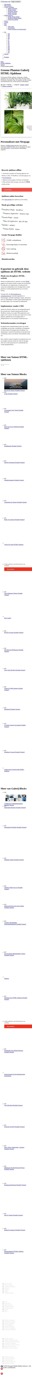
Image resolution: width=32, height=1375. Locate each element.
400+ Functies (7, 5)
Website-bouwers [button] (8, 15)
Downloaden (7, 4)
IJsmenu (6, 978)
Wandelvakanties (14, 480)
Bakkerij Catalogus (14, 1230)
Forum (6, 1309)
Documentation (8, 1308)
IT (8, 40)
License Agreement (9, 1286)
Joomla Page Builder (13, 19)
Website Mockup (9, 1363)
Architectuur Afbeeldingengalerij (13, 804)
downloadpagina (7, 177)
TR (9, 46)
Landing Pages (8, 1360)
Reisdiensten (13, 446)
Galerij (27, 84)
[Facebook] (2, 1367)
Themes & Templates (10, 1316)
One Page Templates (10, 1329)
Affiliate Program (9, 1306)
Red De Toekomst (14, 462)
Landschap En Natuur (15, 502)
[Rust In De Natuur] (15, 389)
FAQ (5, 1301)
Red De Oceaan (13, 632)
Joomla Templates (12, 12)
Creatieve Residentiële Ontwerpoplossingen (15, 923)
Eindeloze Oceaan (14, 752)
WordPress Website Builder (15, 18)
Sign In (6, 54)
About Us (7, 1288)
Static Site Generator (10, 1346)
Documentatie (11, 28)
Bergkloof (12, 709)
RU (9, 48)
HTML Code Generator (11, 1348)
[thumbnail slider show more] (1, 365)
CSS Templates (8, 1325)
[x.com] (2, 1371)
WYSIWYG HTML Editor (12, 1344)
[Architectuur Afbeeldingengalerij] (15, 802)
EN (9, 33)
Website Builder (8, 1338)
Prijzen (6, 21)
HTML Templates (12, 14)
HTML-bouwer (10, 145)
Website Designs (12, 10)
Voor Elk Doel (13, 1105)
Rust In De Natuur (14, 390)
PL (9, 43)
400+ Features (8, 1305)
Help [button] (5, 25)
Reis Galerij (7, 618)
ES (9, 41)
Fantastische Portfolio (15, 827)
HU (9, 49)
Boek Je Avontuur (14, 519)
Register (6, 57)
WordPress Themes (12, 11)
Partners (6, 1289)
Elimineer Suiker (14, 860)
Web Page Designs (9, 1358)
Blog (5, 23)
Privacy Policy (8, 1285)
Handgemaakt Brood (15, 1185)
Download (7, 1303)
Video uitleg (11, 26)
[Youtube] (2, 1369)
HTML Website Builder (14, 17)
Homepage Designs (9, 1361)
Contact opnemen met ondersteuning (17, 29)
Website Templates (12, 8)
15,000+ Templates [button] (9, 7)
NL (9, 37)
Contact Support (8, 1292)
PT (9, 44)
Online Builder (8, 199)
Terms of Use (8, 1283)
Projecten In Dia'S (14, 1127)
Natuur (22, 84)
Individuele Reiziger (15, 807)
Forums (6, 22)
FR (9, 38)
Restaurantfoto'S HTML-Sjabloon (13, 1252)
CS (9, 51)
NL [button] (5, 32)
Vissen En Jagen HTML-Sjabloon (13, 544)
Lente (11, 394)
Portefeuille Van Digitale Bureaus (13, 1051)
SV (9, 52)
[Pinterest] (2, 1374)
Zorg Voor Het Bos (14, 670)
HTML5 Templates (9, 1328)
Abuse (6, 1291)
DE (9, 35)
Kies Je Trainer (13, 1215)
